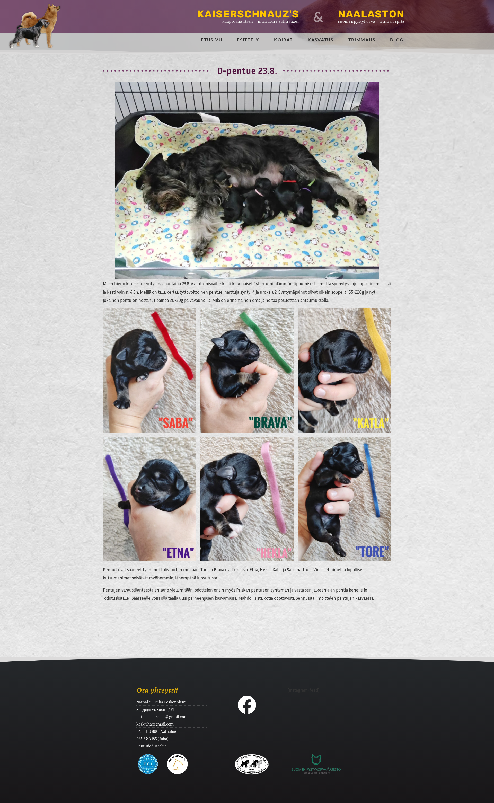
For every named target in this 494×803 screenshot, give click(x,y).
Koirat (283, 39)
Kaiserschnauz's (248, 14)
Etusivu (211, 39)
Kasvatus (320, 39)
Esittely (248, 39)
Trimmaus (361, 39)
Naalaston (371, 14)
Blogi (397, 39)
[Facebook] (247, 704)
